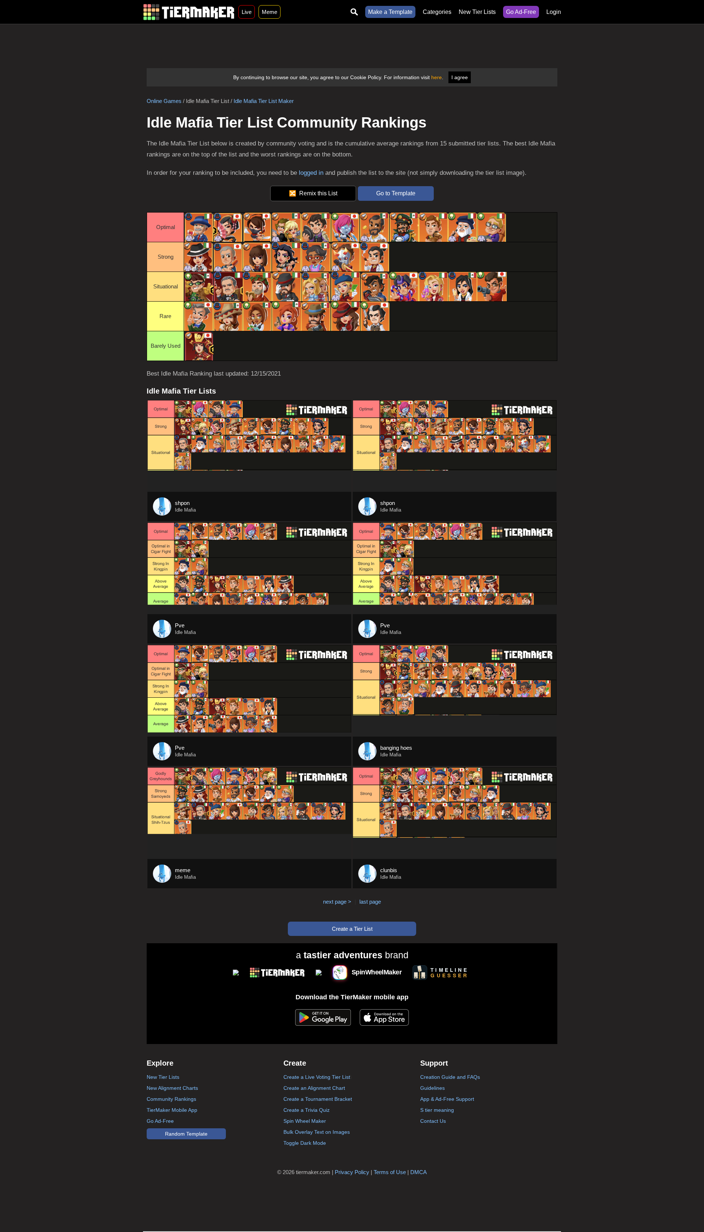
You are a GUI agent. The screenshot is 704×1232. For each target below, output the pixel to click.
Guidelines (432, 1088)
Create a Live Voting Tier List (316, 1077)
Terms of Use (390, 1172)
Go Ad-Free (521, 12)
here (436, 77)
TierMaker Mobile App (172, 1110)
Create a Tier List (352, 929)
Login (553, 12)
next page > (337, 902)
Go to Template (395, 193)
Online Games (164, 101)
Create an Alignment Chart (314, 1088)
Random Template (186, 1134)
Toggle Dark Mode (304, 1143)
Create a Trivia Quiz (306, 1110)
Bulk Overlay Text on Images (316, 1132)
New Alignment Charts (172, 1088)
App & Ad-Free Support (447, 1099)
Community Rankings (171, 1099)
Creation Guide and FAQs (450, 1077)
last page (370, 902)
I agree (459, 77)
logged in (311, 172)
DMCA (418, 1172)
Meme (269, 12)
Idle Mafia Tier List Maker (264, 101)
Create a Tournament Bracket (317, 1099)
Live (247, 12)
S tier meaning (437, 1110)
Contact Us (433, 1121)
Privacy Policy (352, 1172)
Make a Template (390, 12)
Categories (437, 12)
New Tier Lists (477, 12)
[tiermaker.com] (189, 12)
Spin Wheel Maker (304, 1121)
